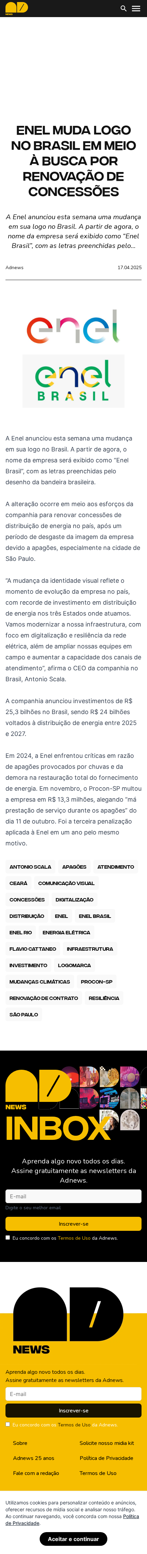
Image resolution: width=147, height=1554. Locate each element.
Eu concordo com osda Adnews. (65, 1238)
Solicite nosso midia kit (107, 1443)
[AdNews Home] (16, 8)
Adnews (14, 267)
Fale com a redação (36, 1473)
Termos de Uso (74, 1238)
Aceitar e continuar (73, 1539)
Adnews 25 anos (33, 1458)
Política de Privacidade (106, 1458)
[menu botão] (136, 8)
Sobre (20, 1443)
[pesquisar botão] (124, 8)
